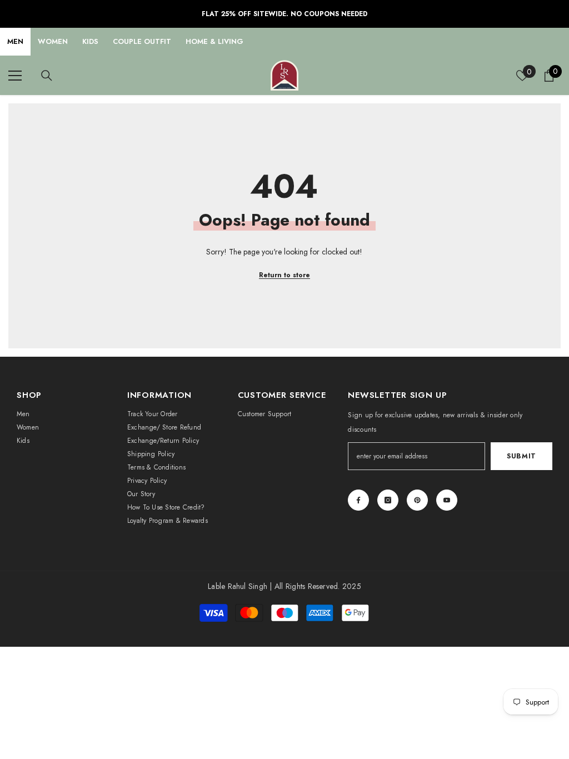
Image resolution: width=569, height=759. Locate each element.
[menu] (15, 75)
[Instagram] (387, 500)
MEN (15, 41)
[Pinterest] (417, 500)
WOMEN (53, 41)
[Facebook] (358, 500)
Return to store (284, 275)
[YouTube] (446, 500)
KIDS (90, 41)
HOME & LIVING (214, 41)
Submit (521, 456)
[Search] (46, 75)
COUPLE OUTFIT (142, 41)
